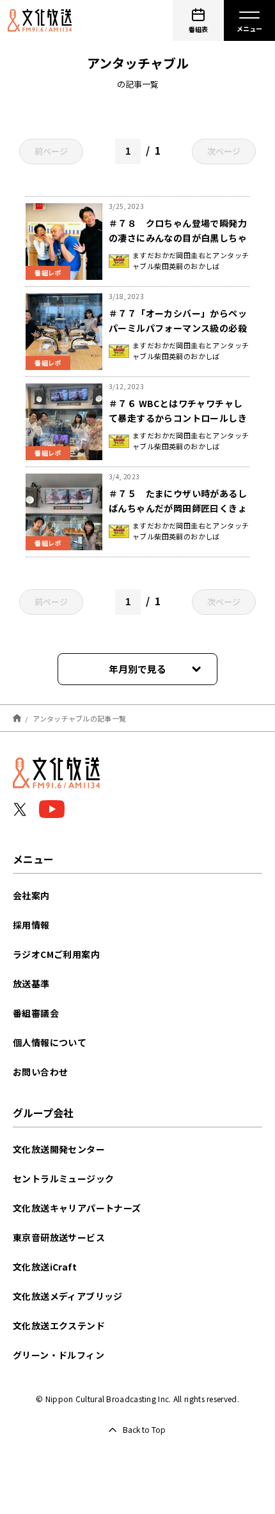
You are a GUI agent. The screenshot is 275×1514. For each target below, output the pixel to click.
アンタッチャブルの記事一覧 (80, 718)
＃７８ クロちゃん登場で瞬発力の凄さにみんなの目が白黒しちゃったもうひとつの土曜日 (178, 238)
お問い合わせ (40, 1071)
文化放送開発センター (59, 1149)
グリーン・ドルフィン (58, 1354)
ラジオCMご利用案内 (56, 954)
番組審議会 (36, 1013)
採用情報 (31, 924)
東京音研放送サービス (59, 1237)
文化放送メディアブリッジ (68, 1296)
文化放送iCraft (45, 1266)
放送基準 (31, 983)
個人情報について (49, 1042)
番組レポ (48, 272)
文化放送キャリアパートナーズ (77, 1207)
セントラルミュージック (63, 1178)
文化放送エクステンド (59, 1325)
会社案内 (31, 895)
